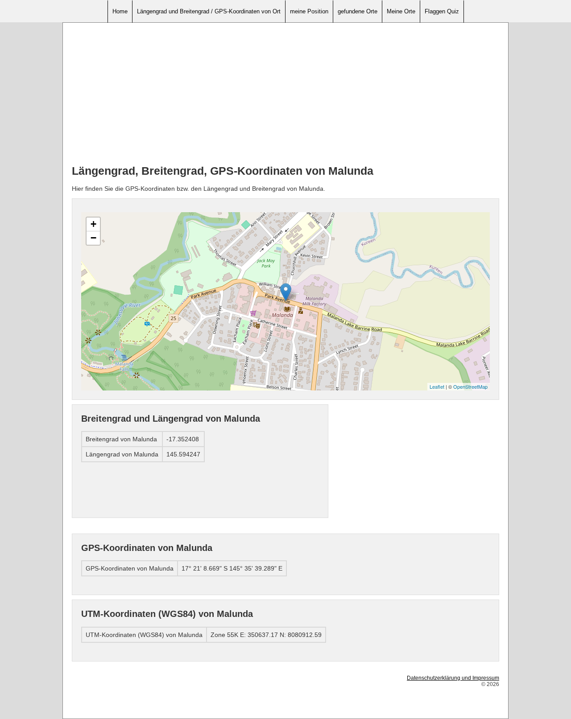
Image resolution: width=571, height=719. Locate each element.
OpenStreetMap (470, 386)
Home (120, 11)
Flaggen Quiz (442, 11)
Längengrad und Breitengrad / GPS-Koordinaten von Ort (209, 11)
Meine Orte (401, 11)
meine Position (309, 11)
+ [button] (93, 224)
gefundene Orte (357, 11)
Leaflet (437, 386)
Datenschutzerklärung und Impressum (453, 678)
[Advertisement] (285, 94)
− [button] (93, 237)
